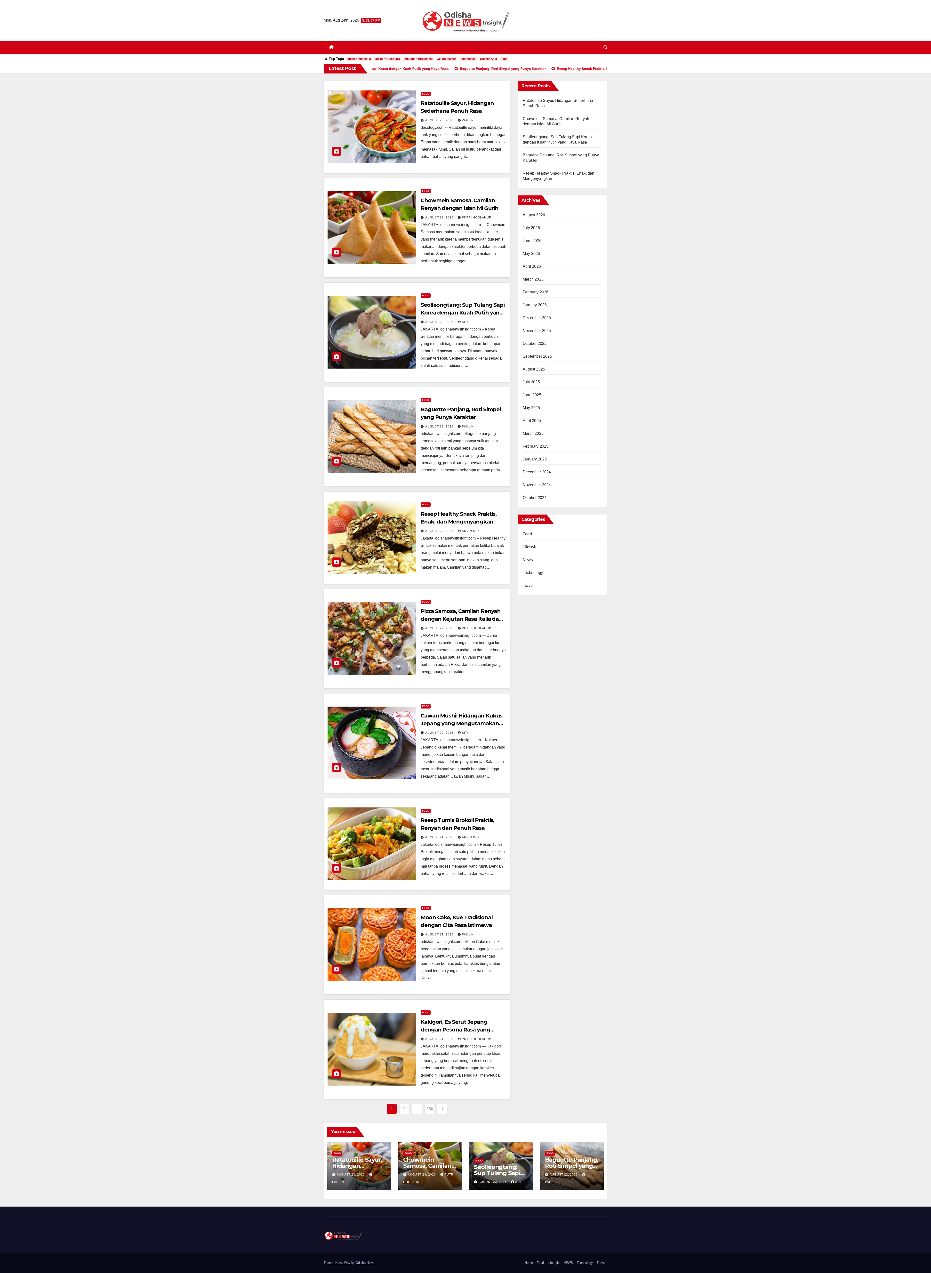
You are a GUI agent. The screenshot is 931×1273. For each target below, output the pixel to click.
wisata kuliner (446, 59)
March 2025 (533, 433)
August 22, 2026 (439, 426)
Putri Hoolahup (476, 217)
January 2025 (535, 459)
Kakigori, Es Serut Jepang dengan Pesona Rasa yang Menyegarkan (455, 1030)
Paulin (468, 120)
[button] (605, 47)
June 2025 (532, 395)
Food (425, 93)
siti (465, 322)
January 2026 (535, 305)
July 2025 (531, 382)
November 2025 (537, 331)
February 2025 (536, 446)
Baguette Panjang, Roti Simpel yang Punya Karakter (572, 1165)
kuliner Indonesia (359, 59)
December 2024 (537, 472)
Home (529, 1263)
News (528, 560)
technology (468, 59)
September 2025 (537, 356)
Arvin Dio (470, 531)
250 (429, 1108)
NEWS (568, 1263)
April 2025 (532, 421)
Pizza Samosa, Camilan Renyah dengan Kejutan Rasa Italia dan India (461, 619)
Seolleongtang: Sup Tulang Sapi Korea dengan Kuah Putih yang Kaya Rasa (463, 313)
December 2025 (537, 318)
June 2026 (532, 241)
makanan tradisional (418, 59)
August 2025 (534, 369)
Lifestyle (530, 547)
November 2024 (537, 485)
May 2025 (531, 408)
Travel (528, 585)
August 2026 (534, 215)
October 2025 (534, 343)
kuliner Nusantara (387, 59)
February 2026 (536, 292)
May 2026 (531, 253)
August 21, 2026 (439, 837)
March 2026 (533, 279)
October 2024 (534, 498)
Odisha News (365, 1263)
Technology (533, 573)
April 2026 (532, 266)
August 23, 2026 (439, 120)
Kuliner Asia (488, 59)
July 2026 (531, 228)
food (504, 59)
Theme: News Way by (340, 1263)
